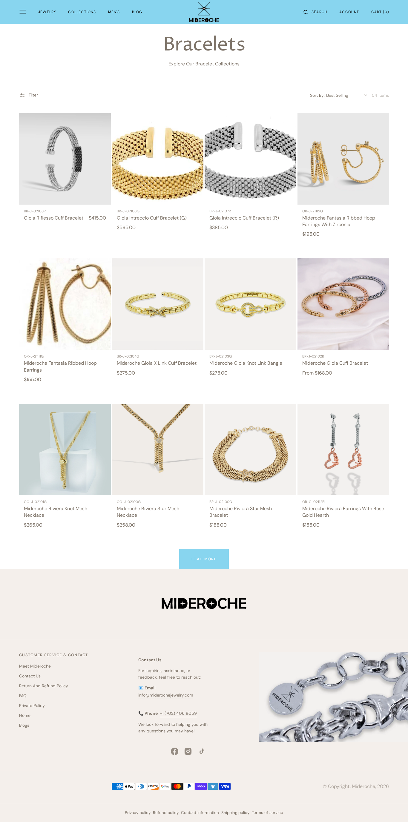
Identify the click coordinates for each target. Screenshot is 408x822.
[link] (65, 159)
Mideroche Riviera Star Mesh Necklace (148, 511)
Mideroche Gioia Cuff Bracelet (335, 363)
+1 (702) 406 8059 (178, 713)
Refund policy (166, 812)
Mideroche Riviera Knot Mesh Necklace (55, 511)
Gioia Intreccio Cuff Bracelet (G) (152, 218)
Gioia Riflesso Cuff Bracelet (53, 218)
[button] (315, 12)
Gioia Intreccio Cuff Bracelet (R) (244, 218)
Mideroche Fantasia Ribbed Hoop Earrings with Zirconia (338, 221)
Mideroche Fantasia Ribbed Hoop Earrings (60, 366)
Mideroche (363, 786)
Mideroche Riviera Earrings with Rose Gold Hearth (343, 511)
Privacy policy (138, 812)
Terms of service (267, 812)
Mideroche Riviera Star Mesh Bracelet (240, 511)
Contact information (200, 812)
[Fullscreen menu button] (22, 12)
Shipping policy (235, 812)
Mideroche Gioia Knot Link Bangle (245, 363)
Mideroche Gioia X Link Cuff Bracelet (157, 363)
